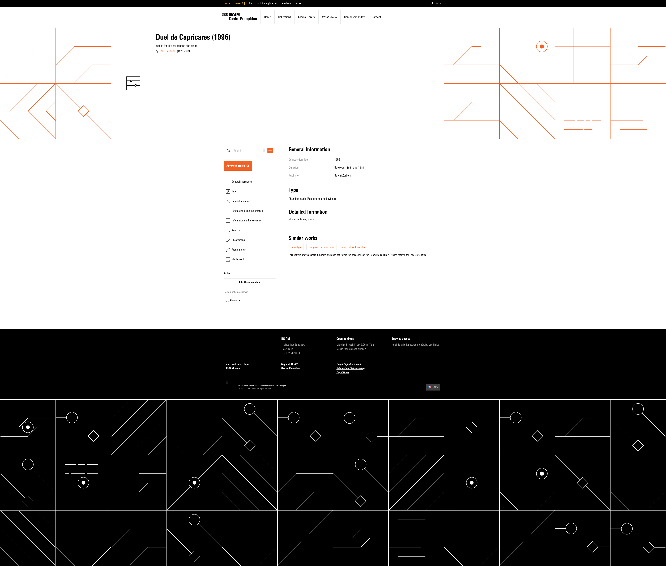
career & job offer (244, 3)
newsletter (286, 3)
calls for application (267, 3)
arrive (298, 3)
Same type (296, 247)
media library (306, 17)
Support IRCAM (289, 364)
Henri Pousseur (167, 51)
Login (431, 3)
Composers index (354, 17)
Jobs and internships (237, 364)
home (267, 17)
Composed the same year (321, 247)
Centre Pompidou (290, 368)
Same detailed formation (353, 247)
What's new (329, 17)
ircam (227, 3)
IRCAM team (233, 368)
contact (376, 17)
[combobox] (250, 150)
